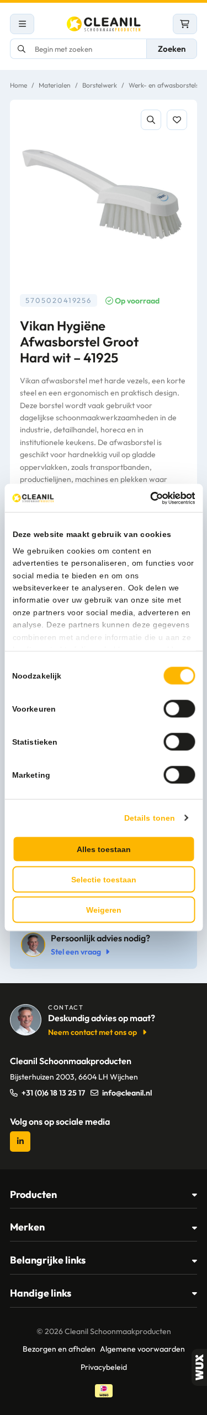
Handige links (40, 1293)
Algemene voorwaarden (142, 1349)
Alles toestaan (104, 849)
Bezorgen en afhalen (59, 1349)
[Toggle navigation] (22, 24)
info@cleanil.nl (127, 1093)
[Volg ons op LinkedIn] (20, 1141)
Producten (33, 1194)
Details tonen (149, 818)
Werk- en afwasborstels (164, 85)
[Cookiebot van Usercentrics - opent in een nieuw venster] (148, 498)
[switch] (179, 709)
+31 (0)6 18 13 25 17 (53, 1093)
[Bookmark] (177, 120)
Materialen (55, 85)
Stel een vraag (76, 952)
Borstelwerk (99, 85)
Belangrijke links (48, 1260)
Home (18, 85)
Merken (27, 1227)
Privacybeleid (104, 1367)
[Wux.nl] (199, 1367)
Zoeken (171, 49)
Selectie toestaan (103, 879)
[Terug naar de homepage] (104, 24)
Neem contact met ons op (92, 1032)
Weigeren (103, 910)
